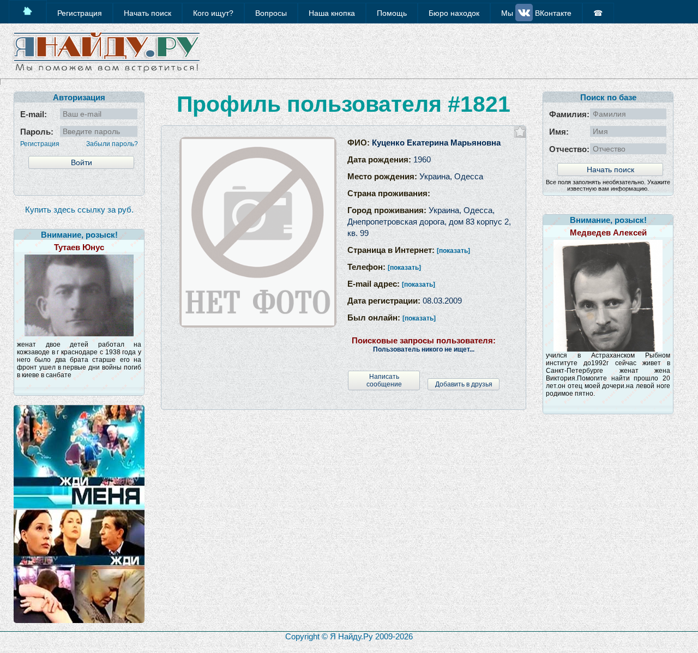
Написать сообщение (384, 380)
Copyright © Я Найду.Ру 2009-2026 (349, 636)
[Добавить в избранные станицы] (520, 131)
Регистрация (39, 144)
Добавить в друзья (463, 384)
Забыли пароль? (112, 144)
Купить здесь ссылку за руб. (79, 209)
